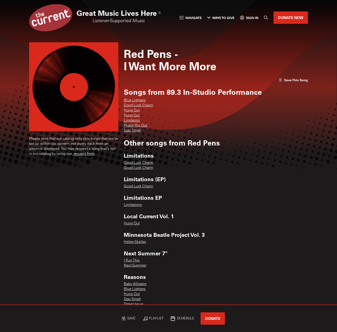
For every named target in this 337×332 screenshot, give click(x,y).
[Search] (266, 18)
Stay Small (132, 130)
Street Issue (133, 304)
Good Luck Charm (138, 105)
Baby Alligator (135, 284)
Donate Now (290, 17)
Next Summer (135, 265)
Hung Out (132, 110)
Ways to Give (223, 18)
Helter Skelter (135, 242)
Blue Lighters (135, 100)
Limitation (132, 120)
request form (84, 154)
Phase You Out (135, 125)
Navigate (193, 18)
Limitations (133, 205)
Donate (212, 318)
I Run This (132, 260)
